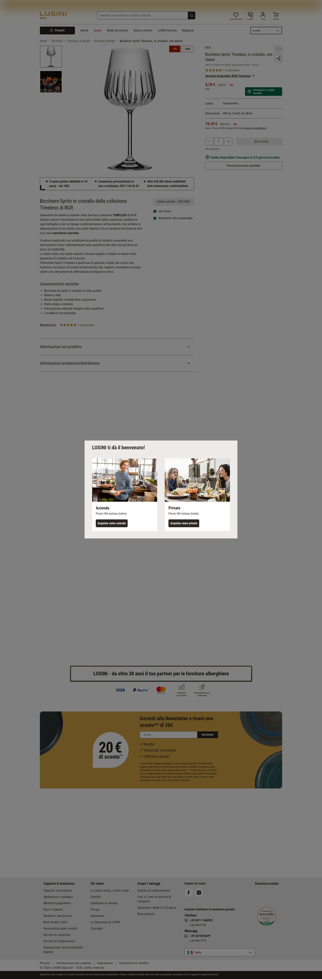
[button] (124, 494)
